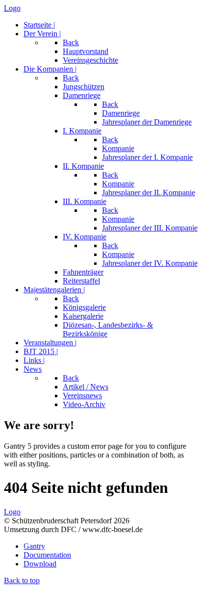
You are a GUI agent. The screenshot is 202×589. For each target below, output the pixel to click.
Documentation (47, 555)
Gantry (34, 546)
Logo (12, 8)
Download (40, 564)
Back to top (22, 580)
